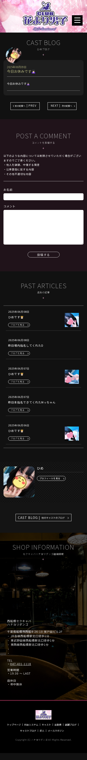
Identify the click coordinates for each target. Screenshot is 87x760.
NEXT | (61, 105)
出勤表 (58, 725)
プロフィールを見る (49, 478)
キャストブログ (28, 731)
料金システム (31, 725)
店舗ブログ (71, 725)
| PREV (25, 105)
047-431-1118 (20, 664)
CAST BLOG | (41, 517)
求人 (42, 731)
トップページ (14, 725)
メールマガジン (56, 731)
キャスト (46, 725)
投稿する (43, 255)
